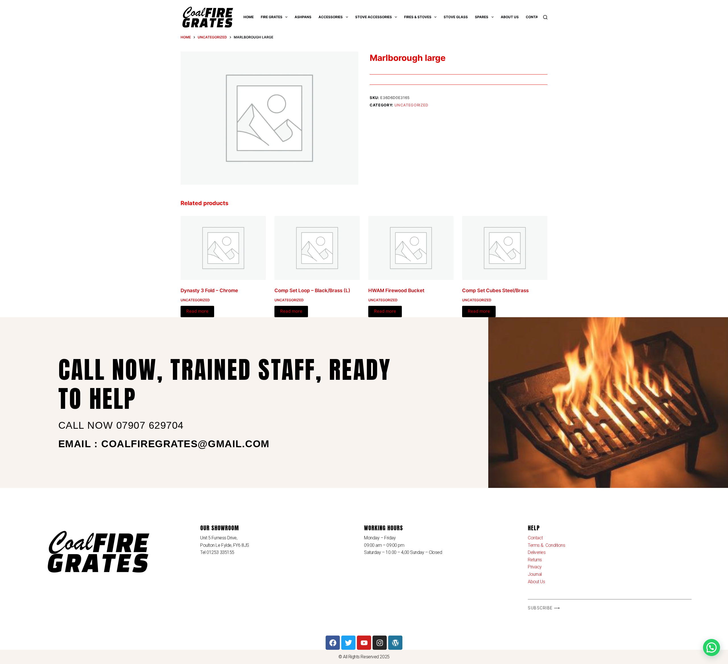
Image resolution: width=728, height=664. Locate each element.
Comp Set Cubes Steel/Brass (495, 290)
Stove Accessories (373, 17)
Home (248, 17)
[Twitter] (348, 643)
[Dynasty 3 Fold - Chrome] (223, 248)
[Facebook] (333, 643)
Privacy (535, 567)
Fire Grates (271, 17)
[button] (711, 647)
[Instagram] (380, 643)
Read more (197, 311)
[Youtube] (364, 643)
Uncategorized (411, 105)
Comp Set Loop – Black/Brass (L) (312, 290)
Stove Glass (456, 17)
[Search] (545, 17)
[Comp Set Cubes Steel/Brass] (504, 248)
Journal (535, 574)
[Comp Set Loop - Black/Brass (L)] (317, 248)
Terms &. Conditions (546, 545)
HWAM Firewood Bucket (396, 290)
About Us (510, 17)
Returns (535, 559)
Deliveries (537, 552)
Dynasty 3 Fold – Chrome (209, 290)
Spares (481, 17)
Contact (534, 17)
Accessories (330, 17)
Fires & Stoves (417, 17)
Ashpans (303, 17)
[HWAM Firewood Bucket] (411, 248)
